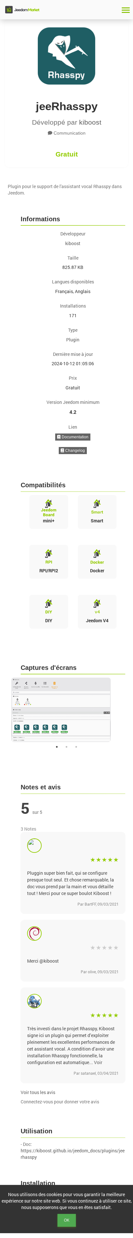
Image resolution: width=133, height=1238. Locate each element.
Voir (98, 1062)
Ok (66, 1220)
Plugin (72, 340)
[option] (66, 710)
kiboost (90, 122)
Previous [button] (3, 710)
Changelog (74, 450)
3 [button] (76, 747)
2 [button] (66, 747)
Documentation (74, 437)
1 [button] (57, 747)
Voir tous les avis (38, 1092)
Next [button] (130, 710)
